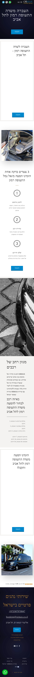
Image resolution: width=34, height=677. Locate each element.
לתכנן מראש (17, 202)
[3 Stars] (29, 584)
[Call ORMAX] (6, 2)
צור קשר (9, 658)
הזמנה (17, 32)
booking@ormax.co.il (17, 617)
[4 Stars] (27, 584)
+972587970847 (17, 611)
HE (19, 2)
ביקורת (24, 661)
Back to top (18, 672)
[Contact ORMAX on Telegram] (3, 2)
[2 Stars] (30, 584)
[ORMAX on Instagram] (17, 646)
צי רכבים (9, 661)
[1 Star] (32, 584)
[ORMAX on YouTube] (15, 646)
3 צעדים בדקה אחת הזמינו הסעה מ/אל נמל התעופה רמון (17, 176)
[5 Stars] (26, 584)
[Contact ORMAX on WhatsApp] (9, 2)
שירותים (24, 664)
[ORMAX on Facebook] (19, 646)
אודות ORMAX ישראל (9, 664)
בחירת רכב (17, 229)
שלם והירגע (17, 253)
